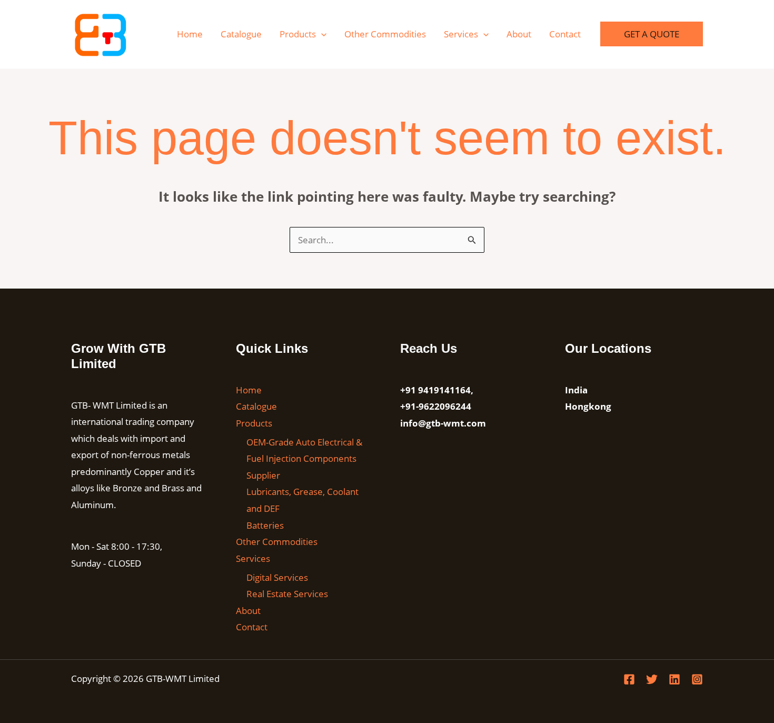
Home (190, 34)
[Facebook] (629, 679)
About (519, 34)
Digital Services (277, 577)
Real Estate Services (287, 594)
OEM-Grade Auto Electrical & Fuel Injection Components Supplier (304, 458)
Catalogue (241, 34)
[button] (321, 34)
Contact (565, 34)
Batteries (265, 525)
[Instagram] (697, 679)
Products (298, 34)
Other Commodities (385, 34)
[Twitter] (652, 679)
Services (461, 34)
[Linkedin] (674, 679)
